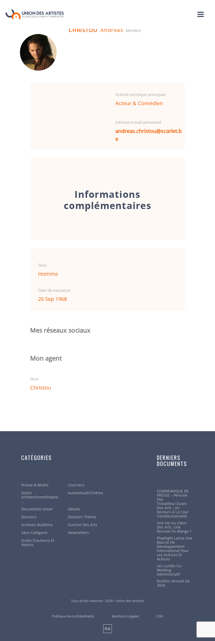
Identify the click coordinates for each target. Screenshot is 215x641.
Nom (34, 378)
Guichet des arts (82, 525)
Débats (74, 509)
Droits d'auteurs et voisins (37, 542)
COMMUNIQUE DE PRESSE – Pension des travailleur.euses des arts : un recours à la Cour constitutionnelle (173, 503)
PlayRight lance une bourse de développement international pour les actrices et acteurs (174, 548)
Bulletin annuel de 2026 (173, 583)
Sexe (42, 265)
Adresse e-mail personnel (138, 122)
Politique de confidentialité (73, 616)
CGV (160, 616)
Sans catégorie (34, 533)
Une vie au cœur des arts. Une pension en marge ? (174, 527)
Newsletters (78, 533)
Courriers (76, 485)
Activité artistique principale (140, 94)
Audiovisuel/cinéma (85, 493)
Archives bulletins (37, 525)
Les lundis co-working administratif (169, 570)
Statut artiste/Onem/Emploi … (39, 497)
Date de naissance (54, 290)
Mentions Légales (125, 616)
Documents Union (37, 509)
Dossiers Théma (82, 517)
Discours (28, 517)
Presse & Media (35, 485)
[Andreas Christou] (38, 52)
